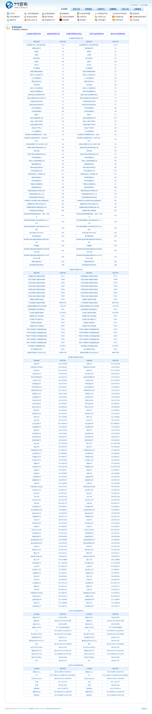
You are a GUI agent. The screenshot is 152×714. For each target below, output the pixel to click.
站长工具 (125, 9)
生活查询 (64, 9)
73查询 (31, 708)
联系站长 (144, 708)
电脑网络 (113, 9)
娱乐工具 (76, 9)
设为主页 (135, 5)
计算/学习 (100, 9)
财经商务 (88, 9)
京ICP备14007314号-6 (53, 708)
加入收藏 (144, 5)
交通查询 (137, 9)
